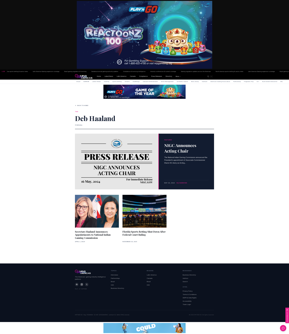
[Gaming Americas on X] (87, 284)
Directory (169, 76)
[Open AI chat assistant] (283, 328)
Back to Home (82, 105)
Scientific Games (182, 81)
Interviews (114, 275)
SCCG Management (167, 81)
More (177, 76)
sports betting (117, 81)
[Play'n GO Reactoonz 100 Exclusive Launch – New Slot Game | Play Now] (144, 92)
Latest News (109, 76)
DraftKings (136, 81)
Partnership (237, 81)
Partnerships (115, 278)
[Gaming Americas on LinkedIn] (82, 284)
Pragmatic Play (249, 81)
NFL (281, 81)
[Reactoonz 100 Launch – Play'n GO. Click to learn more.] (144, 35)
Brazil (78, 81)
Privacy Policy (187, 291)
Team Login (187, 304)
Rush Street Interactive (269, 81)
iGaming (106, 81)
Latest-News (96, 81)
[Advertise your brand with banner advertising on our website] (144, 328)
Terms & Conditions (190, 294)
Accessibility (187, 301)
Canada (133, 76)
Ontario (127, 81)
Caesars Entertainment (150, 81)
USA (112, 285)
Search (185, 281)
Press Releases (156, 76)
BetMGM (86, 81)
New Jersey (195, 81)
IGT (258, 81)
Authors (185, 278)
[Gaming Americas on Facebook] (77, 284)
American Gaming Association (220, 81)
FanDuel (204, 81)
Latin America (121, 76)
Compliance (143, 76)
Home (99, 76)
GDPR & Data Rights (190, 298)
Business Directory (117, 288)
